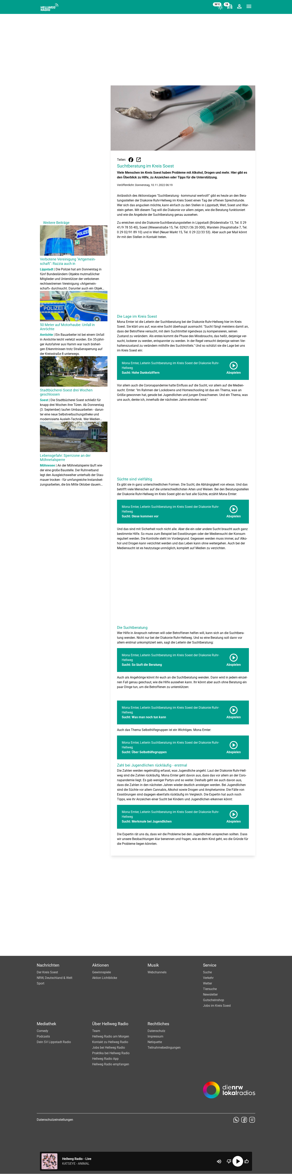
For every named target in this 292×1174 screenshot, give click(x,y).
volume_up (219, 1161)
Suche (207, 972)
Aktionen (100, 965)
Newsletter (210, 994)
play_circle (237, 1161)
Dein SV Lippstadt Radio (54, 1042)
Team (96, 1031)
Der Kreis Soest (47, 972)
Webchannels (157, 972)
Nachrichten (48, 965)
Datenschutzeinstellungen (55, 1120)
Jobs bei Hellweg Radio (108, 1047)
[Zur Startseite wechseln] (49, 7)
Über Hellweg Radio (110, 1023)
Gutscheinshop (213, 1000)
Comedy (42, 1031)
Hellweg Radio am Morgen (110, 1036)
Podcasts (43, 1036)
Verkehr (208, 978)
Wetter (207, 983)
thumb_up (246, 1161)
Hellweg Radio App (105, 1059)
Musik (153, 965)
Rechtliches (158, 1023)
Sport (40, 983)
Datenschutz (156, 1031)
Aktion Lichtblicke (104, 978)
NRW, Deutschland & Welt (54, 978)
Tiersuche (210, 989)
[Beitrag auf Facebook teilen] (131, 159)
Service (209, 965)
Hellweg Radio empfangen (110, 1064)
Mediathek (46, 1023)
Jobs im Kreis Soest (217, 1006)
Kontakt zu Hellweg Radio (110, 1042)
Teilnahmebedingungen (164, 1047)
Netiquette (155, 1042)
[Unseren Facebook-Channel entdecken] (244, 1120)
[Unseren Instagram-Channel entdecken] (252, 1120)
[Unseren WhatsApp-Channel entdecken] (236, 1120)
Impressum (155, 1036)
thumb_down (229, 1161)
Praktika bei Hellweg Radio (111, 1053)
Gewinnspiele (101, 972)
